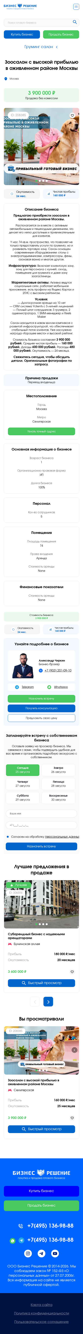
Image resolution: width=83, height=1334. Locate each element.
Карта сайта (41, 1305)
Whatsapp (61, 687)
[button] (8, 151)
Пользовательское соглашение (41, 1322)
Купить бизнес (22, 34)
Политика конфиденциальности (41, 1313)
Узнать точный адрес (41, 431)
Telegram (28, 687)
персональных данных (62, 836)
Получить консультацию (41, 708)
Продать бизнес (61, 34)
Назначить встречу (41, 698)
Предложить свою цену (41, 718)
